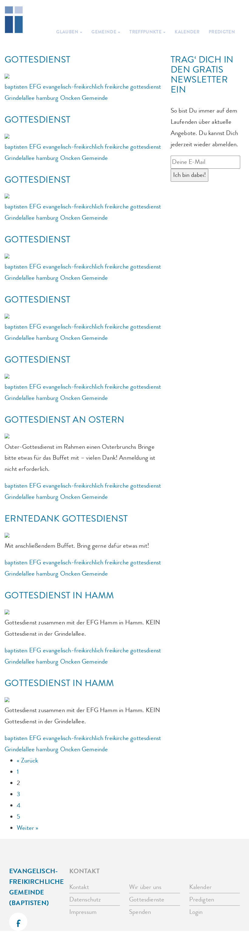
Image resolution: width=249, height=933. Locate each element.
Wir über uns (145, 887)
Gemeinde (104, 32)
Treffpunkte (145, 32)
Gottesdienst (37, 59)
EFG (35, 86)
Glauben (67, 32)
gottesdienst (145, 86)
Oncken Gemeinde (84, 98)
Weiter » (27, 828)
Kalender (187, 32)
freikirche (117, 86)
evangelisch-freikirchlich (73, 86)
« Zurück (27, 760)
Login (196, 912)
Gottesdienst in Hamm (59, 595)
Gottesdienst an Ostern (64, 419)
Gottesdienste (146, 899)
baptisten (16, 86)
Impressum (83, 912)
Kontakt (79, 887)
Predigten (222, 32)
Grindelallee (20, 98)
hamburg (47, 98)
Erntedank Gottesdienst (66, 518)
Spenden (140, 912)
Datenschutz (85, 899)
